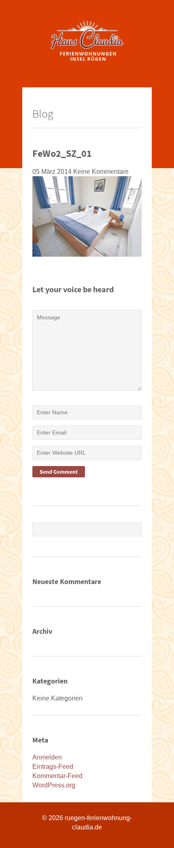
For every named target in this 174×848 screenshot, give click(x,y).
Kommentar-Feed (57, 775)
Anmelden (47, 757)
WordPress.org (53, 785)
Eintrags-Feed (52, 766)
